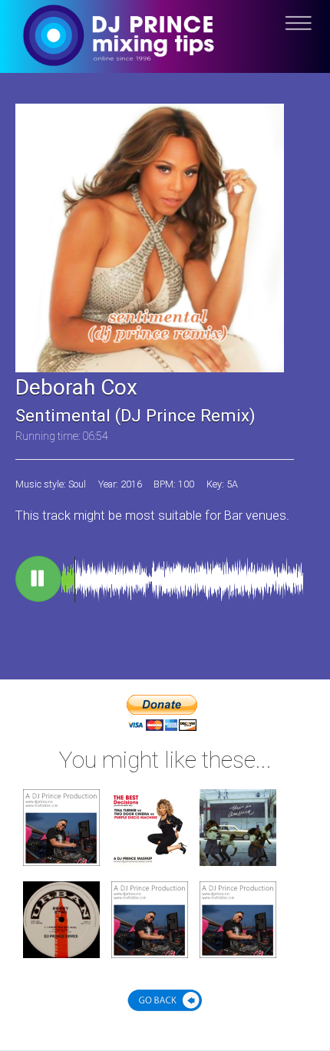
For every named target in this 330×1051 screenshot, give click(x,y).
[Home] (165, 48)
